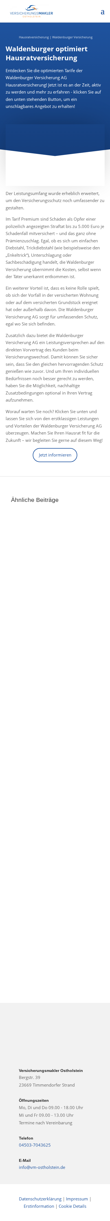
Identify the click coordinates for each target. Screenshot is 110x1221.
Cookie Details (72, 1206)
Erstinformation (39, 1206)
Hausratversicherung (34, 37)
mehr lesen (28, 633)
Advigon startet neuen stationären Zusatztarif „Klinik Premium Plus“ (54, 883)
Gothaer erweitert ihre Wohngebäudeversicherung (51, 721)
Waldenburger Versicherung (72, 37)
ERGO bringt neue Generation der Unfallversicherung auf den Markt (54, 588)
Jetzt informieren (55, 455)
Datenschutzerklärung (40, 1199)
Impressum (77, 1199)
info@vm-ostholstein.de (42, 1167)
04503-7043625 (35, 1145)
